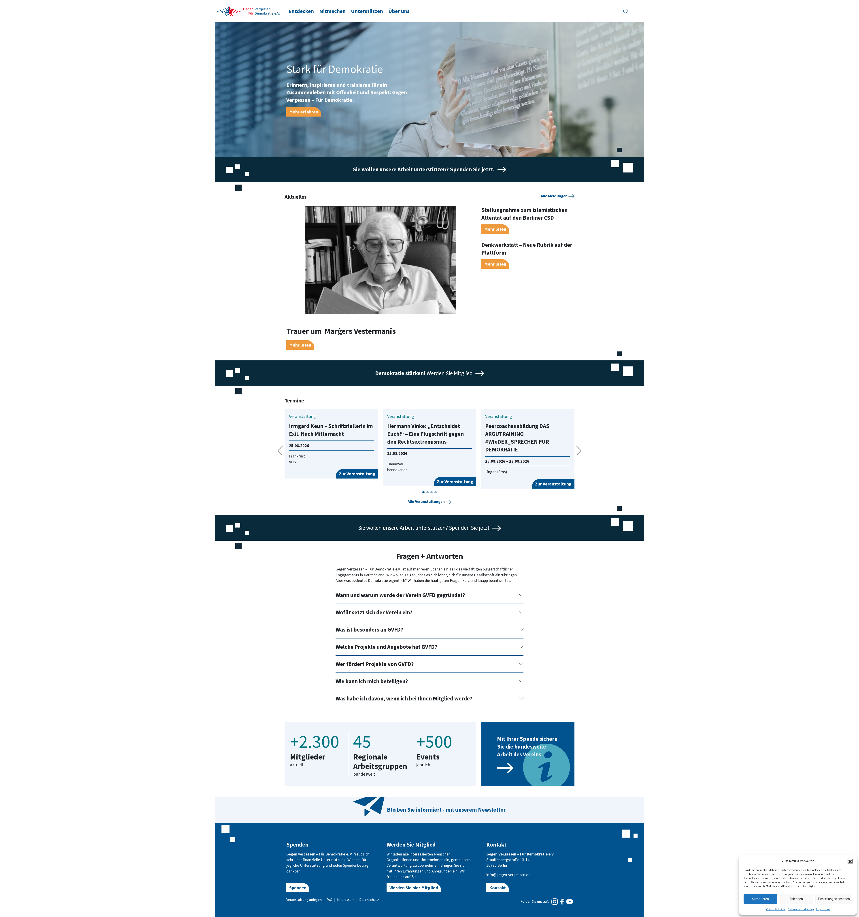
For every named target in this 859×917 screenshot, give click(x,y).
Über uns (399, 11)
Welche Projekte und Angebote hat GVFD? (386, 646)
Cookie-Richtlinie (775, 909)
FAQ (329, 899)
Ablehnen (796, 899)
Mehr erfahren (303, 112)
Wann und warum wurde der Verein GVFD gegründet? (400, 595)
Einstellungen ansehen (834, 899)
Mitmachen (332, 11)
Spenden (297, 887)
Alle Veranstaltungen (427, 501)
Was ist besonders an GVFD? (369, 629)
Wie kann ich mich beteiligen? (372, 681)
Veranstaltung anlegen (304, 899)
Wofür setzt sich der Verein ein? (374, 612)
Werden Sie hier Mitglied (413, 887)
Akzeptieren (760, 899)
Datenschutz (369, 899)
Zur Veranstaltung (357, 474)
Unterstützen (367, 11)
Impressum (823, 909)
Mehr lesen (300, 345)
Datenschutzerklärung (801, 909)
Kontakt (497, 887)
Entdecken (301, 11)
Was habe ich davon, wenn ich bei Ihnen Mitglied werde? (404, 698)
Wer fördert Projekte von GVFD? (375, 664)
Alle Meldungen (554, 195)
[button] (850, 861)
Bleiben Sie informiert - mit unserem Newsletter (446, 809)
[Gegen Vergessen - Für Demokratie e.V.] (248, 11)
